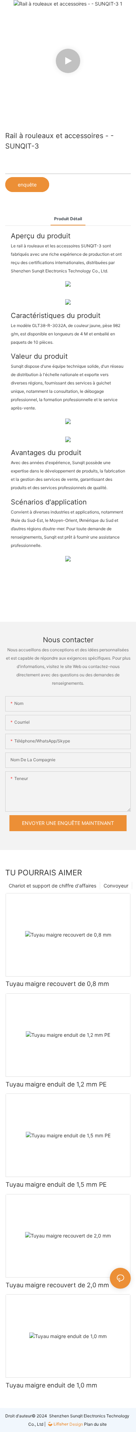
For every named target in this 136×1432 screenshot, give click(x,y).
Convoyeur (116, 886)
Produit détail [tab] (68, 218)
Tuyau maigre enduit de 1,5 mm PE (56, 1184)
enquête (27, 185)
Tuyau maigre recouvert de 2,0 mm (57, 1285)
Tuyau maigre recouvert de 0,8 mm (57, 983)
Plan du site (95, 1424)
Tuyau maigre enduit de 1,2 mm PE (56, 1084)
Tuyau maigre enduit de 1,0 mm (51, 1385)
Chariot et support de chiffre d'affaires (52, 886)
